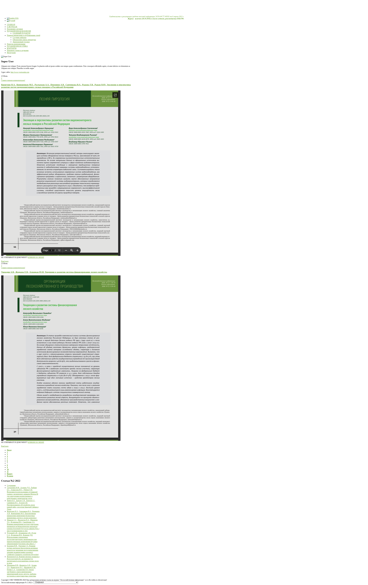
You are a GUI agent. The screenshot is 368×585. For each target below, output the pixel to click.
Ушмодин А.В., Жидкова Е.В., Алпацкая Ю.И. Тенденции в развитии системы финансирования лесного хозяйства (54, 272)
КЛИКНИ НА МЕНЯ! (36, 257)
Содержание (11, 485)
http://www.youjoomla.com (20, 72)
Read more (4, 261)
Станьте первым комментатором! (13, 80)
